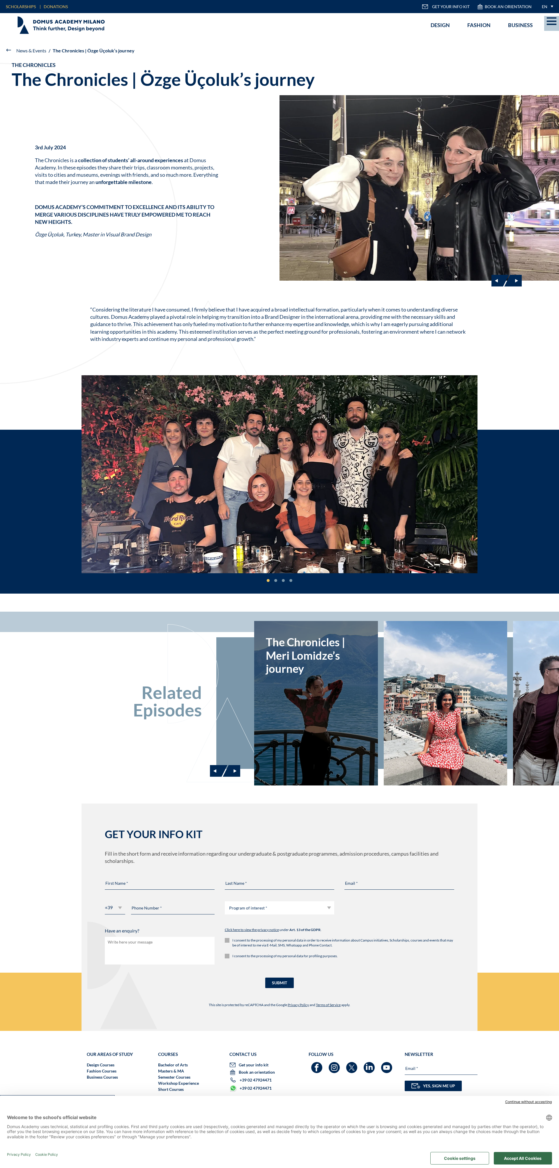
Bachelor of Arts (173, 1064)
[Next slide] (513, 280)
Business (520, 25)
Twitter (352, 1065)
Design (440, 25)
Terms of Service (328, 1005)
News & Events (31, 50)
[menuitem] (546, 6)
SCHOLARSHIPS (21, 6)
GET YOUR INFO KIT (451, 6)
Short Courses (171, 1089)
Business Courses (102, 1077)
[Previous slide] (218, 771)
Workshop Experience (178, 1083)
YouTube (387, 1065)
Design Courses (100, 1064)
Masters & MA (171, 1070)
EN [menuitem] (544, 6)
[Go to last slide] (500, 280)
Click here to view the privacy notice (252, 930)
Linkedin (369, 1065)
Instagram (335, 1065)
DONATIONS (56, 6)
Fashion (479, 25)
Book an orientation (508, 6)
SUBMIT (279, 982)
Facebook (317, 1065)
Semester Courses (174, 1077)
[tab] (268, 580)
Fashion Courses (101, 1070)
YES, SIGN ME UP (439, 1085)
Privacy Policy (298, 1005)
